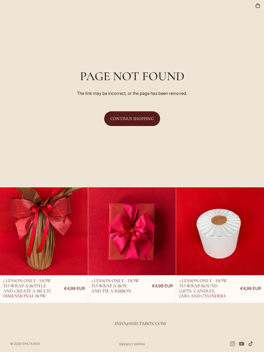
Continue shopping (132, 118)
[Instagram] (232, 344)
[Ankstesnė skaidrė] (22, 231)
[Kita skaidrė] (66, 231)
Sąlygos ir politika (132, 344)
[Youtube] (241, 344)
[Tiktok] (251, 344)
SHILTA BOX (31, 344)
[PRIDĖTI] (80, 262)
